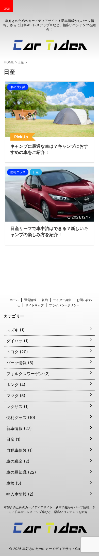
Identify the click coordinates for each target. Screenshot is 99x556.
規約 (45, 300)
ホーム (14, 300)
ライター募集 (62, 300)
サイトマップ (34, 305)
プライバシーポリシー (64, 305)
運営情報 (30, 300)
